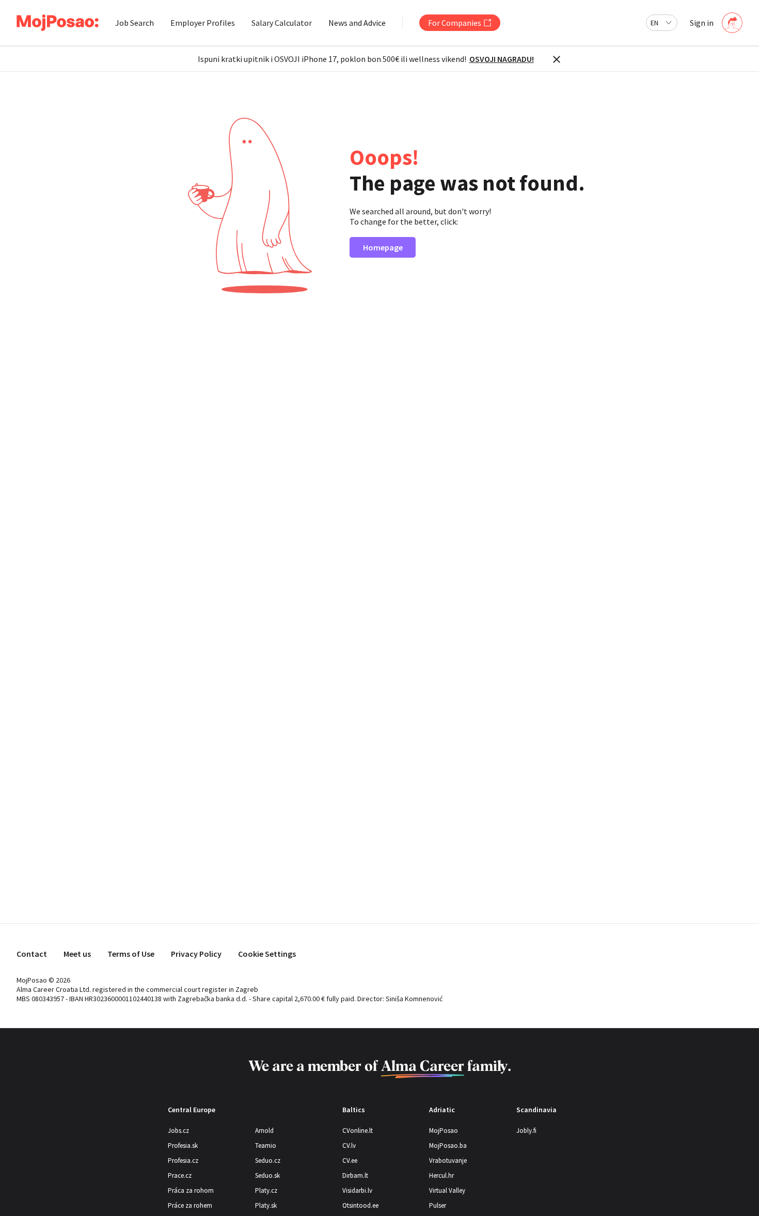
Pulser (437, 1205)
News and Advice (357, 23)
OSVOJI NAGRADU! (501, 59)
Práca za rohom (191, 1190)
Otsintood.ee (360, 1205)
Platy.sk (266, 1205)
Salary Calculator (281, 23)
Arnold (264, 1130)
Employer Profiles (202, 23)
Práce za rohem (190, 1205)
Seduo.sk (267, 1175)
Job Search (134, 23)
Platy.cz (266, 1190)
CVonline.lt (357, 1130)
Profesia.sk (183, 1145)
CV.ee (349, 1160)
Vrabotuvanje (448, 1160)
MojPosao (443, 1130)
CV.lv (349, 1145)
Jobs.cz (178, 1130)
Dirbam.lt (355, 1175)
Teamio (265, 1145)
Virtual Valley (447, 1190)
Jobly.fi (526, 1130)
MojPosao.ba (448, 1145)
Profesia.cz (183, 1160)
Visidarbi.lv (357, 1190)
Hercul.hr (441, 1175)
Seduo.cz (267, 1160)
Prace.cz (180, 1175)
